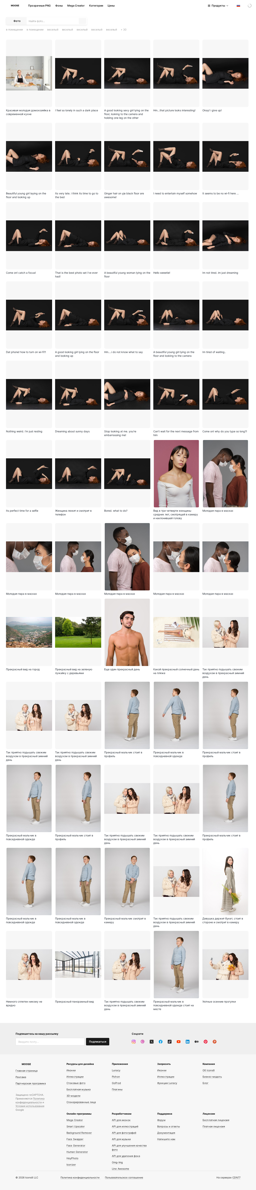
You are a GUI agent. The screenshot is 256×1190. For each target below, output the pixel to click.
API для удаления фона (126, 1155)
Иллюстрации (75, 1076)
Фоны (59, 5)
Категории (96, 5)
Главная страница (26, 1070)
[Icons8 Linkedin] (187, 1041)
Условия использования (30, 1106)
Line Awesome (120, 1168)
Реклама (21, 1077)
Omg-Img (117, 1162)
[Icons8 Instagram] (133, 1041)
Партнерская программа (31, 1083)
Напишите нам (166, 1139)
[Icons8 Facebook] (160, 1041)
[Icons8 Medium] (196, 1041)
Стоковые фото (76, 1082)
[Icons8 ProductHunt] (214, 1041)
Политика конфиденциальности (80, 1177)
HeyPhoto (72, 1158)
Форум (161, 1120)
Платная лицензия (214, 1126)
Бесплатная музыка (79, 1089)
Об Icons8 (209, 1070)
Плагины (117, 1089)
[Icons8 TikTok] (169, 1041)
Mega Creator (76, 5)
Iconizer (71, 1164)
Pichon (116, 1076)
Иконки (71, 1070)
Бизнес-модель (212, 1076)
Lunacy (116, 1070)
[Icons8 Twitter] (151, 1041)
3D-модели (73, 1095)
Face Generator (76, 1145)
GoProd (116, 1082)
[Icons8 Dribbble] (142, 1041)
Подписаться (97, 1041)
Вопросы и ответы (168, 1126)
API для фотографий (124, 1132)
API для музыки (121, 1139)
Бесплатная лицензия (216, 1120)
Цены (111, 5)
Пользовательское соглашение (124, 1177)
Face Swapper (75, 1139)
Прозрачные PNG (39, 5)
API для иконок (121, 1120)
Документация (166, 1132)
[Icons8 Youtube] (178, 1041)
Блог (206, 1082)
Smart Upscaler (76, 1126)
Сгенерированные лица (81, 1102)
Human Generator (77, 1151)
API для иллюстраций (125, 1126)
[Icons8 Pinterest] (205, 1041)
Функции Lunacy (167, 1082)
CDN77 (236, 1177)
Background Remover (79, 1132)
